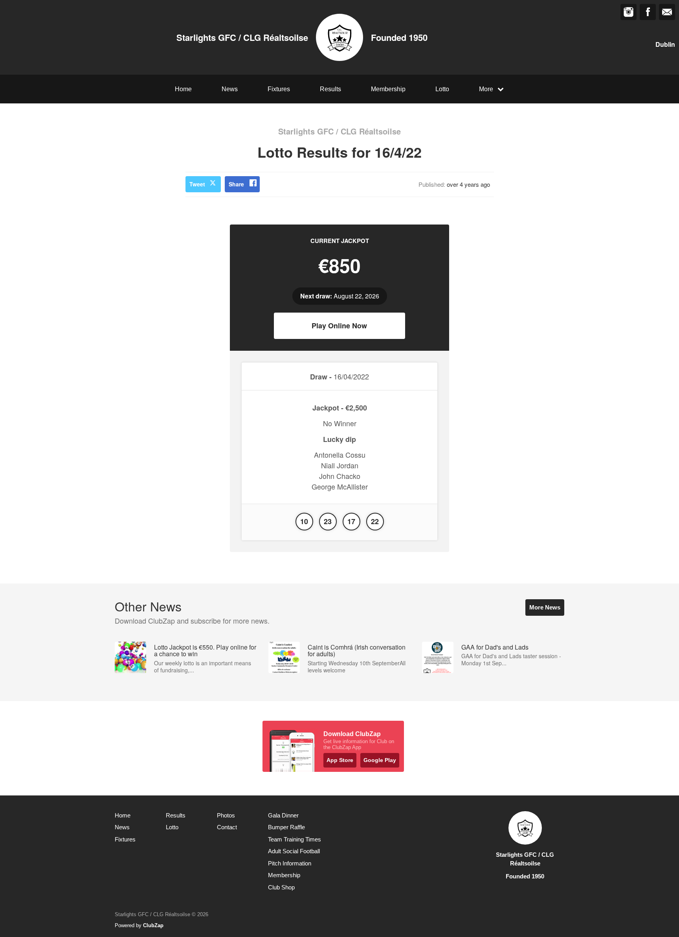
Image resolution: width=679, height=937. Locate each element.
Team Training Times (294, 839)
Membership (388, 89)
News (230, 89)
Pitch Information (289, 863)
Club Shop (281, 887)
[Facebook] (648, 12)
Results (330, 89)
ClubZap (153, 925)
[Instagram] (628, 12)
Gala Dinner (283, 815)
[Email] (667, 12)
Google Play (379, 760)
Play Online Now (339, 325)
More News (544, 607)
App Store (340, 760)
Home (183, 89)
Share (236, 184)
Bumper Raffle (286, 827)
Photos (226, 815)
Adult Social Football (294, 851)
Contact (227, 827)
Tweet (197, 184)
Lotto (442, 89)
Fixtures (279, 89)
